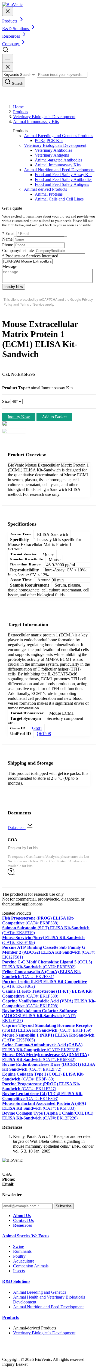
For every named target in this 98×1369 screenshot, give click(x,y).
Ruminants (22, 1251)
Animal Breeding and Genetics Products (58, 135)
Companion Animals (30, 1266)
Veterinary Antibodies (53, 150)
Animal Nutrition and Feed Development (59, 169)
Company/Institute (18, 250)
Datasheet (17, 827)
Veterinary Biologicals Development (44, 116)
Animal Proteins (49, 194)
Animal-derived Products (45, 189)
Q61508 (44, 733)
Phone (7, 244)
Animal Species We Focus (25, 1236)
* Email (9, 233)
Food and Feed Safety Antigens (62, 184)
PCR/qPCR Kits (49, 140)
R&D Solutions (16, 1281)
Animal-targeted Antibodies (58, 160)
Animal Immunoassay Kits (36, 121)
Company (11, 43)
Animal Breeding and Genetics (39, 1292)
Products (20, 111)
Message (9, 266)
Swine (18, 1246)
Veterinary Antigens (52, 155)
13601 (36, 728)
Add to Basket (54, 417)
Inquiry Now (13, 287)
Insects (19, 1270)
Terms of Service (32, 304)
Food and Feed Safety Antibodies (63, 179)
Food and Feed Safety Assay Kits (63, 174)
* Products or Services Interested (30, 256)
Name (7, 239)
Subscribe (64, 1206)
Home (18, 107)
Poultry (19, 1256)
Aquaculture (23, 1261)
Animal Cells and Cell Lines (59, 199)
